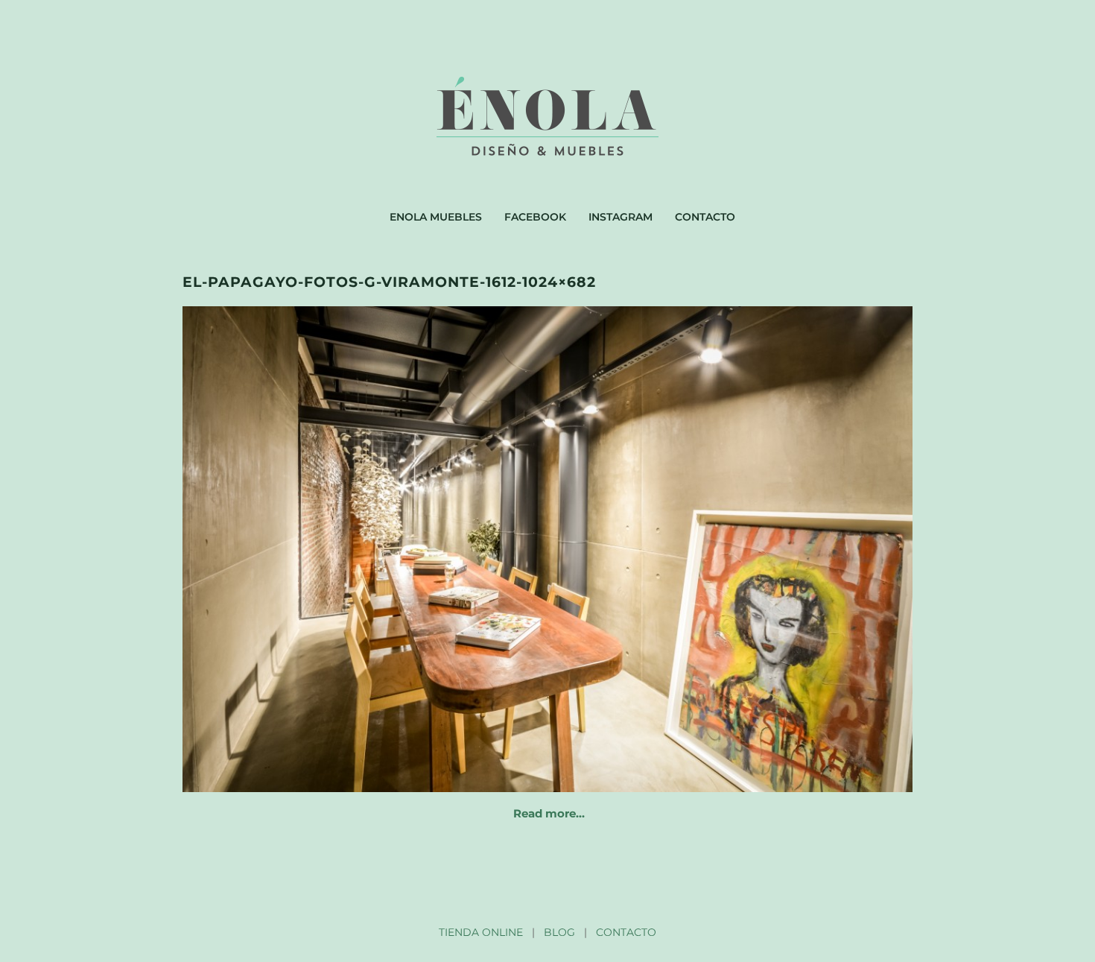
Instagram (620, 217)
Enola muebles (436, 217)
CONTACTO (626, 932)
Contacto (705, 217)
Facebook (535, 217)
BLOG (559, 932)
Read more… (549, 813)
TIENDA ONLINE (481, 932)
